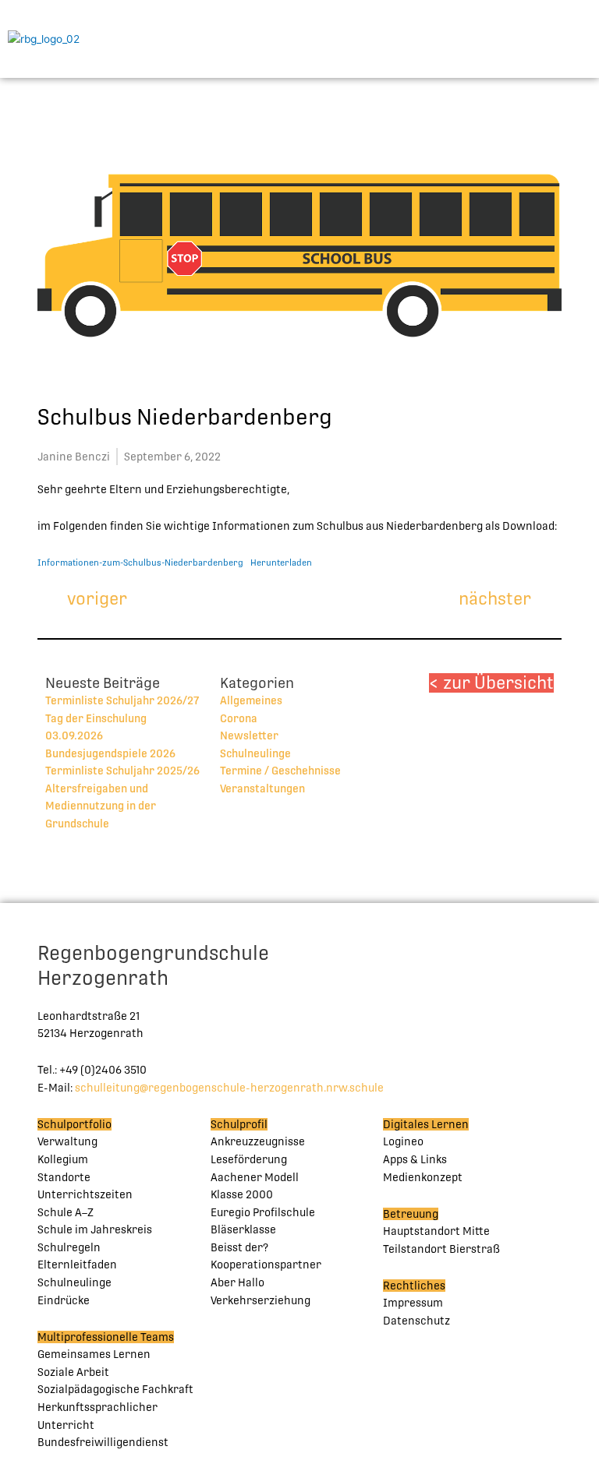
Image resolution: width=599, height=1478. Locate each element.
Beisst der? (239, 1247)
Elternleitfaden (77, 1264)
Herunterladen (281, 563)
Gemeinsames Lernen (94, 1354)
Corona (238, 718)
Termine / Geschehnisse (280, 770)
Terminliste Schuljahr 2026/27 (122, 700)
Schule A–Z (65, 1212)
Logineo (403, 1141)
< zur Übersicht (491, 683)
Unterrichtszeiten (85, 1194)
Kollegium (62, 1159)
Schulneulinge (255, 753)
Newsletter (249, 735)
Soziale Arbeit (73, 1372)
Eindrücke (63, 1300)
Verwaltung (67, 1141)
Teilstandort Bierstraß (441, 1249)
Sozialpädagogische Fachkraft (115, 1389)
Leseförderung (249, 1159)
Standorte (63, 1177)
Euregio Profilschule (263, 1212)
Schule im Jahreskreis (94, 1229)
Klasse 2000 (242, 1194)
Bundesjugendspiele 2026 (110, 753)
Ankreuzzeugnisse (258, 1141)
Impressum (413, 1302)
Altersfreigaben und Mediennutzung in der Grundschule (100, 806)
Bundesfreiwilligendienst (102, 1442)
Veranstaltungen (262, 788)
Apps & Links (415, 1159)
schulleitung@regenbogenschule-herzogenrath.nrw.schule (229, 1087)
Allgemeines (251, 700)
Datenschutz (416, 1320)
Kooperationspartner (266, 1264)
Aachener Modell (255, 1177)
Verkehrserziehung (260, 1300)
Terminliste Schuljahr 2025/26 (122, 770)
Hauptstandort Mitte (436, 1231)
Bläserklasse (243, 1229)
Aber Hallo (237, 1282)
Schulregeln (69, 1247)
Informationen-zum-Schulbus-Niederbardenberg (140, 563)
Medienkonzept (423, 1177)
